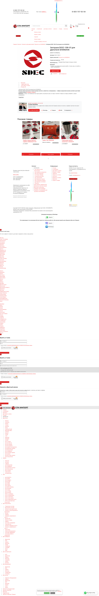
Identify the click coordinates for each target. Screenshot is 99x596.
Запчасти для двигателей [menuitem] (11, 509)
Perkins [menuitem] (6, 423)
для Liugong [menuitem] (8, 485)
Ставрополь (3, 320)
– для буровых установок (40, 181)
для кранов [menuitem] (7, 453)
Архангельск (3, 240)
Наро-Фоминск (3, 292)
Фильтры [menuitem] (7, 543)
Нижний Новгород (4, 299)
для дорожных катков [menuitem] (10, 467)
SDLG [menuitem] (6, 549)
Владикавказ (3, 251)
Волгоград (2, 254)
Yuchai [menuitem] (6, 434)
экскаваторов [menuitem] (8, 473)
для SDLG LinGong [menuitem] (9, 487)
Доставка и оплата (48, 28)
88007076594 (74, 173)
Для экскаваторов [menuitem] (7, 551)
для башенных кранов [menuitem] (10, 448)
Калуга (1, 270)
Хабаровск (2, 327)
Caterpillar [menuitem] (7, 560)
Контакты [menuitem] (5, 412)
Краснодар (2, 276)
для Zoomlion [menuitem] (8, 492)
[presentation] (48, 158)
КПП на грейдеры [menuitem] (9, 493)
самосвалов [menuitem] (8, 471)
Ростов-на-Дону (3, 313)
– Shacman (36, 183)
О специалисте (67, 110)
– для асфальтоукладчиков (40, 172)
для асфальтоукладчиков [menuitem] (11, 447)
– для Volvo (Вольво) (38, 173)
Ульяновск (2, 328)
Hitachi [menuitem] (6, 561)
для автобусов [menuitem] (8, 442)
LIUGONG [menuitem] (7, 547)
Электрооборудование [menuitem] (10, 531)
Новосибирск (3, 297)
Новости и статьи (57, 174)
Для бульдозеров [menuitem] (7, 564)
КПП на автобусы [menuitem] (9, 496)
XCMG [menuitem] (6, 544)
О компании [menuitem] (5, 411)
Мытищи (2, 290)
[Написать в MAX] (55, 12)
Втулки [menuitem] (6, 513)
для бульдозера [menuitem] (8, 464)
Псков (1, 310)
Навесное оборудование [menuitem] (10, 577)
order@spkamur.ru (58, 0)
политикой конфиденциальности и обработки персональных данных (19, 345)
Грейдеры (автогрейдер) (39, 188)
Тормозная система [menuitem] (9, 506)
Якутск (1, 332)
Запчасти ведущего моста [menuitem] (11, 525)
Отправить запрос (31, 92)
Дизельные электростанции (40, 185)
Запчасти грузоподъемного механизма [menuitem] (11, 511)
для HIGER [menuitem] (7, 482)
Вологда (2, 255)
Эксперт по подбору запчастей (40, 41)
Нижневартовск (3, 298)
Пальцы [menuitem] (7, 514)
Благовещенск (3, 247)
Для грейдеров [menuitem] (6, 536)
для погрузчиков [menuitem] (9, 456)
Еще (32, 30)
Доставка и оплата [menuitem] (7, 414)
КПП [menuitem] (4, 474)
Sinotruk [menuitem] (7, 426)
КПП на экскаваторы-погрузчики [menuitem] (10, 501)
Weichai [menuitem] (6, 420)
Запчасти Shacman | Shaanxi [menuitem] (9, 594)
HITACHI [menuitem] (7, 431)
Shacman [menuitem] (7, 460)
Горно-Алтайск (3, 258)
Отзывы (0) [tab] (23, 86)
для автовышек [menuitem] (8, 444)
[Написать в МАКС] (69, 191)
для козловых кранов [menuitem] (10, 452)
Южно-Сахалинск (4, 331)
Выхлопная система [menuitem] (9, 507)
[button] (62, 74)
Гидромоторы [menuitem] (6, 593)
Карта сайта (16, 174)
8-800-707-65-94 (18, 10)
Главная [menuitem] (4, 409)
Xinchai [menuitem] (6, 440)
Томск (1, 324)
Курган (1, 279)
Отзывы (60, 28)
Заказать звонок (73, 178)
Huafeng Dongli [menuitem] (8, 429)
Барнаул (2, 244)
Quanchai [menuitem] (7, 437)
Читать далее (51, 154)
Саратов (2, 317)
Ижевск (1, 264)
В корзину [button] (31, 154)
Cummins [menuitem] (7, 422)
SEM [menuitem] (6, 550)
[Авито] (56, 12)
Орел (1, 305)
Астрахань (2, 241)
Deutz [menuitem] (6, 427)
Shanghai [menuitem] (7, 438)
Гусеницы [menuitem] (7, 573)
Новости (55, 28)
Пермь (1, 306)
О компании (39, 28)
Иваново (2, 262)
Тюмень (1, 326)
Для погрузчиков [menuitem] (7, 503)
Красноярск (2, 277)
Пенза (1, 308)
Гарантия (36, 36)
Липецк (1, 281)
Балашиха (2, 243)
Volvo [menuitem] (6, 586)
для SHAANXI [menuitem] (8, 488)
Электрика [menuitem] (7, 529)
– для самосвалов (38, 177)
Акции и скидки (37, 39)
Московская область (5, 287)
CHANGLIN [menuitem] (7, 546)
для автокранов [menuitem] (8, 445)
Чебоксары (2, 330)
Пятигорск (2, 312)
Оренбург (2, 303)
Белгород (2, 246)
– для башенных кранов (39, 179)
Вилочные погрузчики (39, 187)
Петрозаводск (3, 309)
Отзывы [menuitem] (4, 415)
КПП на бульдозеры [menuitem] (9, 495)
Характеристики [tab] (25, 84)
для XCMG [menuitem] (7, 478)
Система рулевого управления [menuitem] (9, 534)
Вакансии (55, 179)
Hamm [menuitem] (6, 587)
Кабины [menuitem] (4, 458)
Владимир (2, 253)
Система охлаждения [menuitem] (10, 522)
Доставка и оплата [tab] (25, 85)
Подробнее (21, 97)
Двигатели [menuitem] (5, 418)
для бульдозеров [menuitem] (9, 449)
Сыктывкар (2, 321)
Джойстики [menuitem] (7, 518)
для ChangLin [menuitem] (8, 480)
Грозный (2, 259)
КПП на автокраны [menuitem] (9, 498)
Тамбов (1, 323)
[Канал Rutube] (58, 12)
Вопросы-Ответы (37, 32)
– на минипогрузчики (39, 176)
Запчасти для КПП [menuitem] (7, 590)
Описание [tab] (23, 82)
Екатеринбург (3, 261)
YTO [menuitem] (6, 436)
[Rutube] (72, 191)
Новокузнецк (3, 294)
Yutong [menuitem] (6, 425)
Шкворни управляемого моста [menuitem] (10, 516)
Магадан (2, 283)
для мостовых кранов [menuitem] (10, 455)
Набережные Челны (4, 291)
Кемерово (2, 272)
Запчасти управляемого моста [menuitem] (10, 527)
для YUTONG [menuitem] (8, 491)
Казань (1, 266)
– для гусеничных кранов (39, 180)
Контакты (66, 28)
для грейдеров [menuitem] (8, 451)
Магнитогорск (3, 284)
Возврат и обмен (37, 34)
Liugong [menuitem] (7, 463)
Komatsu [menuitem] (7, 462)
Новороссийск (3, 295)
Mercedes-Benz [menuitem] (8, 430)
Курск (1, 280)
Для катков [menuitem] (5, 575)
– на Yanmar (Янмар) (38, 174)
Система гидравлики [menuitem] (10, 532)
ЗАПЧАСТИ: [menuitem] (5, 416)
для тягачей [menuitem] (8, 441)
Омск (1, 301)
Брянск (1, 248)
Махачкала (2, 286)
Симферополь (3, 319)
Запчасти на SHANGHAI (40, 44)
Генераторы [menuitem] (8, 572)
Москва (1, 237)
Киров (1, 273)
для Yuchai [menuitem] (7, 489)
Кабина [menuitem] (6, 569)
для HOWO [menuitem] (7, 484)
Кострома (2, 275)
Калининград (3, 268)
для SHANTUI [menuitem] (8, 477)
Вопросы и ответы (57, 177)
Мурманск (2, 288)
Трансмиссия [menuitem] (8, 524)
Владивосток (3, 250)
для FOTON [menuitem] (7, 481)
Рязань (1, 315)
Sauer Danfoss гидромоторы (40, 184)
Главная (33, 28)
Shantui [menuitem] (6, 584)
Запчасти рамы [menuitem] (8, 520)
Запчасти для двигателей (28, 44)
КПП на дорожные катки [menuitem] (10, 499)
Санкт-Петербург (4, 239)
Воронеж (2, 257)
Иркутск (2, 265)
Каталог (19, 44)
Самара (1, 316)
